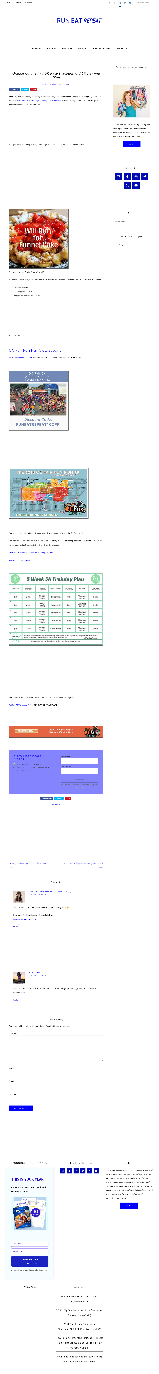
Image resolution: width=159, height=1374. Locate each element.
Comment (14, 1033)
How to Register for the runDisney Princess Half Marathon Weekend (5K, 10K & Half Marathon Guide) (79, 1342)
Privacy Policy (29, 1287)
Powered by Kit (79, 787)
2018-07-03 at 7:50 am (36, 975)
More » (131, 144)
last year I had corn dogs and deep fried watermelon (40, 101)
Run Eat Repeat (79, 20)
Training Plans (63, 84)
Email (12, 1081)
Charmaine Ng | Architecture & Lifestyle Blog (47, 892)
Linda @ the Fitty (34, 973)
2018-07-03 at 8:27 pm (36, 894)
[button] (29, 1214)
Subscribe (79, 779)
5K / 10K (44, 84)
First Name (65, 756)
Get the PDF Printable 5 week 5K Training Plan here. (31, 552)
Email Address (67, 766)
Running (52, 84)
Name (12, 1068)
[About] (131, 102)
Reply (15, 926)
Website (12, 1094)
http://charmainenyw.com (24, 919)
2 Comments (56, 804)
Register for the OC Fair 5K (20, 358)
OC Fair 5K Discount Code (20, 705)
